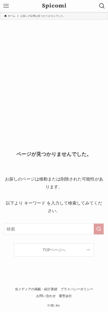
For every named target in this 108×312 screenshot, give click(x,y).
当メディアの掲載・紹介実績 (36, 289)
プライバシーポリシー (77, 289)
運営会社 (65, 296)
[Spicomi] (54, 6)
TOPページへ (54, 250)
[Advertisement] (54, 76)
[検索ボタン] (102, 6)
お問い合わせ (46, 296)
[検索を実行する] (99, 229)
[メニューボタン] (6, 6)
